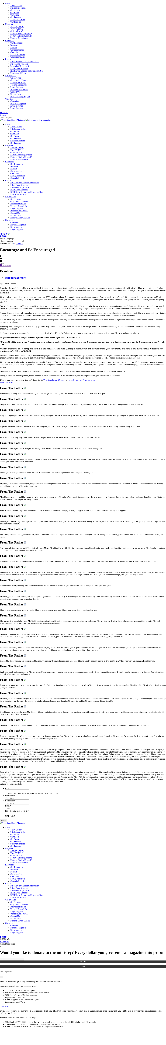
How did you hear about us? (17, 811)
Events (8, 59)
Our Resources (16, 43)
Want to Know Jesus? (19, 89)
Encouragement (15, 277)
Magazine (9, 24)
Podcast (13, 47)
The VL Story (16, 5)
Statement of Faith (17, 19)
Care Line (14, 52)
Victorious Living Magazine (54, 380)
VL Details (4, 941)
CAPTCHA (10, 816)
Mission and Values (18, 8)
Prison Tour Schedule (19, 64)
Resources (9, 40)
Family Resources (17, 54)
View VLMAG (16, 29)
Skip (83, 966)
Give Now (4, 1006)
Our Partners (15, 22)
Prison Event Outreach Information (24, 61)
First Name (10, 796)
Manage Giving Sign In (20, 96)
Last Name (10, 801)
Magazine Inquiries (18, 103)
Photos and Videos (18, 73)
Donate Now (15, 94)
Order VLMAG (16, 31)
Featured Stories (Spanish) (21, 36)
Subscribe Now (6, 382)
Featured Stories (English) (21, 33)
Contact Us (15, 92)
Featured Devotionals (19, 38)
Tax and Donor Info (18, 85)
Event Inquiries (16, 106)
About (7, 3)
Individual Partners (18, 82)
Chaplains (9, 99)
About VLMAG (17, 26)
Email (7, 788)
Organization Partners (19, 80)
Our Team (14, 15)
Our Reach (14, 12)
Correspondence (17, 50)
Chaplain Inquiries (17, 57)
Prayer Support (16, 87)
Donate (83, 962)
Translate (19, 243)
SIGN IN (4, 112)
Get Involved (10, 75)
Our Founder (15, 17)
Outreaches (15, 10)
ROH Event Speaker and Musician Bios (26, 71)
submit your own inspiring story (82, 380)
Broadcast (14, 45)
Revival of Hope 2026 (19, 66)
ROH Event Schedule (19, 68)
